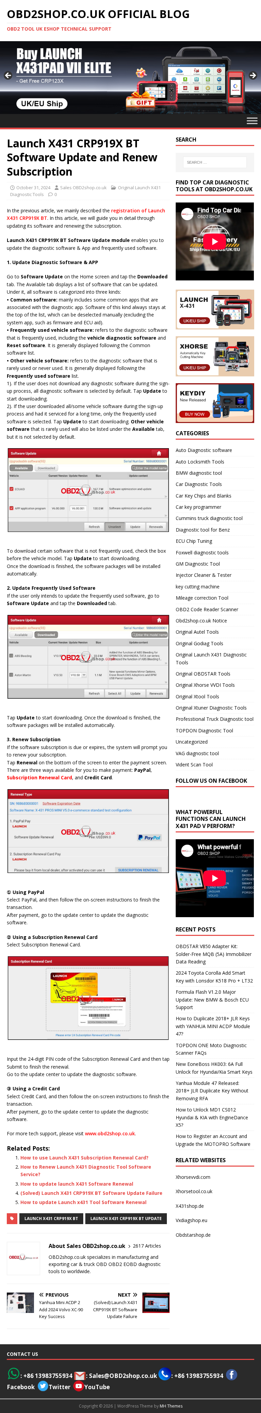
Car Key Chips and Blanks (203, 495)
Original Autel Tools (197, 632)
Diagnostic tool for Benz (203, 529)
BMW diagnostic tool (199, 473)
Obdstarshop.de (193, 1235)
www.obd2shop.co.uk (110, 1133)
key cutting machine (198, 586)
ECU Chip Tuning (194, 541)
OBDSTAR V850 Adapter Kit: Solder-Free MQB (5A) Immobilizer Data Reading (213, 954)
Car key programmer (198, 507)
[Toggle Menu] (252, 120)
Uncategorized (192, 741)
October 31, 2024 (33, 187)
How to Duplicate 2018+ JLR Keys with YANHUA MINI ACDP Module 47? (213, 1026)
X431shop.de (190, 1206)
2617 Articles (147, 1246)
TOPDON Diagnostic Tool (204, 730)
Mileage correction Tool (202, 598)
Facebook (21, 1387)
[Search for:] (215, 162)
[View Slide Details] (130, 77)
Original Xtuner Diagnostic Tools (211, 707)
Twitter (59, 1387)
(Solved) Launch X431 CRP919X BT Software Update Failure (91, 1193)
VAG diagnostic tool (197, 753)
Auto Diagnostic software (204, 450)
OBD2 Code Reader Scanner (207, 609)
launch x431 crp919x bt (51, 1218)
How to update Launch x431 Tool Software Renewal (83, 1202)
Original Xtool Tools (197, 696)
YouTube (97, 1387)
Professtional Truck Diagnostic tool (215, 719)
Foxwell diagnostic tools (202, 552)
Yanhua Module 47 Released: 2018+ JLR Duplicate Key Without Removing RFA (212, 1091)
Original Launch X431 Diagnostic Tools (211, 658)
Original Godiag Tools (199, 643)
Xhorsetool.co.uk (194, 1191)
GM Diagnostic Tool (198, 564)
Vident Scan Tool (194, 764)
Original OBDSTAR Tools (203, 673)
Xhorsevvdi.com (193, 1177)
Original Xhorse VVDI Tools (205, 685)
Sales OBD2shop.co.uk (83, 187)
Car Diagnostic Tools (199, 484)
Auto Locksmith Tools (200, 461)
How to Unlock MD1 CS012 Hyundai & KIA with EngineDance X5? (212, 1117)
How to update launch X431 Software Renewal (76, 1184)
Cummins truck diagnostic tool (209, 518)
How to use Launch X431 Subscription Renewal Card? (84, 1157)
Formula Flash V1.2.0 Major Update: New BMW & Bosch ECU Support (212, 999)
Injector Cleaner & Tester (203, 575)
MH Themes (171, 1406)
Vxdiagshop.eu (191, 1220)
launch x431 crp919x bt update (126, 1218)
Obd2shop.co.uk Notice (201, 620)
